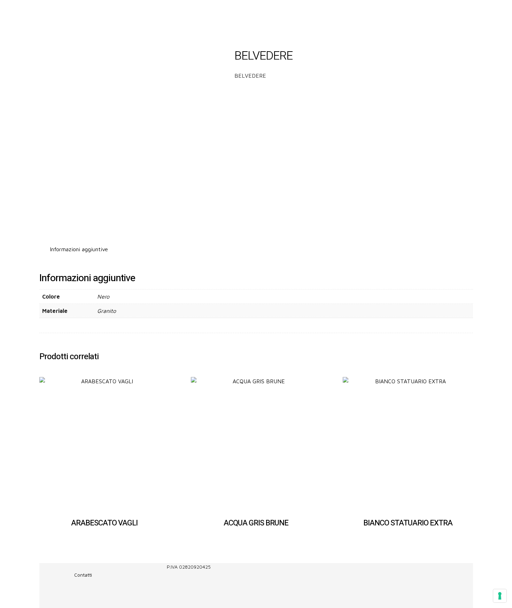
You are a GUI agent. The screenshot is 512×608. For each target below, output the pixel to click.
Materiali (216, 11)
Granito (106, 311)
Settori (185, 11)
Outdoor (250, 11)
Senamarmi (150, 11)
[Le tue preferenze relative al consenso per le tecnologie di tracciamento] (499, 595)
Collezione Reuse (294, 11)
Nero (103, 296)
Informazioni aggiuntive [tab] (79, 249)
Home (122, 11)
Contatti (332, 11)
